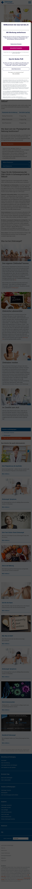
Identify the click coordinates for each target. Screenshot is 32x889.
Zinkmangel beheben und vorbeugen (9, 765)
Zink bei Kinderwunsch (6, 816)
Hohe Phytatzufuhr (7, 166)
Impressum (3, 860)
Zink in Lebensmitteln (6, 780)
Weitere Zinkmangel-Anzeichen (8, 819)
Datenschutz (4, 850)
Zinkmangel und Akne (6, 807)
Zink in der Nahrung (5, 762)
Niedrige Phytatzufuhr (8, 144)
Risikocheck (4, 825)
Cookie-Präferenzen (5, 853)
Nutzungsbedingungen (6, 855)
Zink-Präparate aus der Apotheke (8, 767)
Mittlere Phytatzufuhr (8, 162)
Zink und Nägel (4, 809)
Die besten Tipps (5, 774)
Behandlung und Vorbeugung (8, 757)
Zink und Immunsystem (6, 812)
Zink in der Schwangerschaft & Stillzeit (12, 438)
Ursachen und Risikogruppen (9, 429)
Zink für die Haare (5, 814)
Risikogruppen (15, 287)
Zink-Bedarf (3, 760)
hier (15, 279)
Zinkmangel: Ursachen (8, 432)
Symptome (4, 801)
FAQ (2, 832)
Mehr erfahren (5, 473)
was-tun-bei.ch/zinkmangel (7, 845)
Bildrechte (3, 858)
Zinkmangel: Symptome (6, 805)
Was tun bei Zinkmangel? (6, 777)
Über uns (3, 848)
